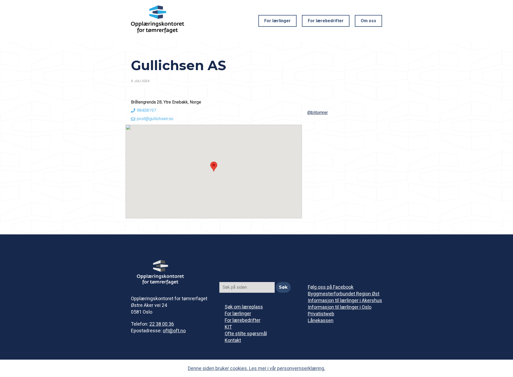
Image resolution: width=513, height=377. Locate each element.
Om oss (368, 20)
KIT (228, 327)
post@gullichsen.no (155, 118)
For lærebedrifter (326, 20)
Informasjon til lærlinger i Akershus (345, 300)
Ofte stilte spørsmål (246, 333)
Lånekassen (320, 320)
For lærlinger (277, 20)
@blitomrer (317, 112)
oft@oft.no (174, 330)
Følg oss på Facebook (330, 287)
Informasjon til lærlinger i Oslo (339, 307)
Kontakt (233, 340)
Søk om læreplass (244, 307)
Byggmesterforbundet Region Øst (343, 293)
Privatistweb (321, 314)
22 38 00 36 (161, 324)
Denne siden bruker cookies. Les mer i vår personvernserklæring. (256, 368)
